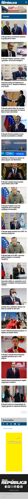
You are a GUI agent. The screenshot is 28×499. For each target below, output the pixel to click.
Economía (2, 87)
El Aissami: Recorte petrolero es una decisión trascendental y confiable (12, 135)
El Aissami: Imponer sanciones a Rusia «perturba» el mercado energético (13, 59)
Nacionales (3, 61)
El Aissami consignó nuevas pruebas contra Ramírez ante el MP (12, 183)
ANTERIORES (24, 412)
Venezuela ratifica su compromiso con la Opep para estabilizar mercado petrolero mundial (13, 283)
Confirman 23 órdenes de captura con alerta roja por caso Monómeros (12, 159)
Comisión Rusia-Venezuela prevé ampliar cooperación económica (13, 381)
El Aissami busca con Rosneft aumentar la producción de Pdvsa (13, 38)
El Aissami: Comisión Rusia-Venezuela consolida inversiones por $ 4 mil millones (12, 356)
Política (6, 407)
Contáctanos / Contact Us (14, 490)
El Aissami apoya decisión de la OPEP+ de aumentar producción (14, 232)
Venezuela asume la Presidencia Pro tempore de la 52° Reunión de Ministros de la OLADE (13, 84)
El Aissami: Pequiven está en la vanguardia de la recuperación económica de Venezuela (10, 207)
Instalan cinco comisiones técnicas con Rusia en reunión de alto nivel (13, 308)
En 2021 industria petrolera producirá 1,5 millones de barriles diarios (14, 332)
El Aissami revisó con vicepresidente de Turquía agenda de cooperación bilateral (13, 405)
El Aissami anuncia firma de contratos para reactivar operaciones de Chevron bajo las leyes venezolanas (13, 110)
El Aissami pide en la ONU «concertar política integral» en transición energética (12, 257)
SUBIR (4, 496)
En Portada (6, 113)
